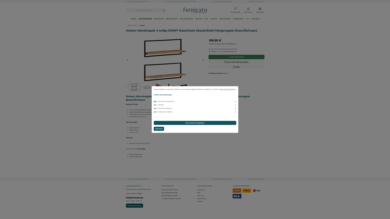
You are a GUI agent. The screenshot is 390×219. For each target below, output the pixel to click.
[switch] (155, 105)
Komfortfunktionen (165, 108)
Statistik (161, 105)
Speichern (159, 129)
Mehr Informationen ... (228, 89)
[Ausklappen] (235, 101)
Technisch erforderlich (166, 101)
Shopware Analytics (165, 112)
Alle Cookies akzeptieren (195, 123)
